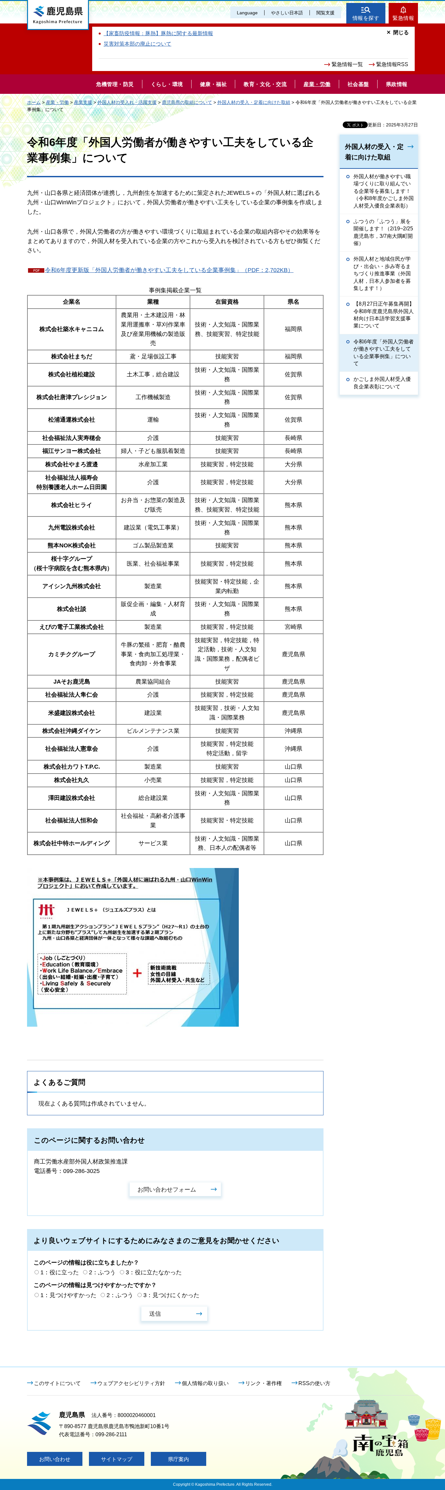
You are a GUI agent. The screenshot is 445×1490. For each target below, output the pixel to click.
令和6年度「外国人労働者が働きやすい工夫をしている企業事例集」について (383, 352)
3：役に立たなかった (154, 1272)
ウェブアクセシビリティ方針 (131, 1383)
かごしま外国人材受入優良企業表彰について (382, 382)
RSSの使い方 (314, 1383)
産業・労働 (57, 102)
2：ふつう (102, 1272)
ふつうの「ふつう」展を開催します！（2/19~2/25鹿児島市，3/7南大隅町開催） (383, 232)
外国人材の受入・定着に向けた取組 (253, 102)
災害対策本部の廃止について (137, 44)
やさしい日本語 (287, 12)
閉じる (401, 32)
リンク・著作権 (263, 1383)
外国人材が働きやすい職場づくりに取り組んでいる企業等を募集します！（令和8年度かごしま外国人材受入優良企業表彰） (383, 191)
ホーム (34, 102)
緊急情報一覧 (347, 64)
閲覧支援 (325, 12)
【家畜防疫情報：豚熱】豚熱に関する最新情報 (158, 33)
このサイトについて (57, 1383)
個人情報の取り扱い (205, 1383)
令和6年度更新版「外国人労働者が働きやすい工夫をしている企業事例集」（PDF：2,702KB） (169, 270)
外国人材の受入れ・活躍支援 (127, 102)
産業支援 (83, 102)
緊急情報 (403, 18)
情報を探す (366, 18)
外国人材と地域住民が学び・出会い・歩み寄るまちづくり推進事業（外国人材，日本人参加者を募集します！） (382, 273)
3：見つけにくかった (171, 1295)
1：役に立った (59, 1272)
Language (247, 12)
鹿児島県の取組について (187, 102)
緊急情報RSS (392, 64)
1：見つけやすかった (68, 1295)
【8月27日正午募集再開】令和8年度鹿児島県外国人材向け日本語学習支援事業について (383, 314)
